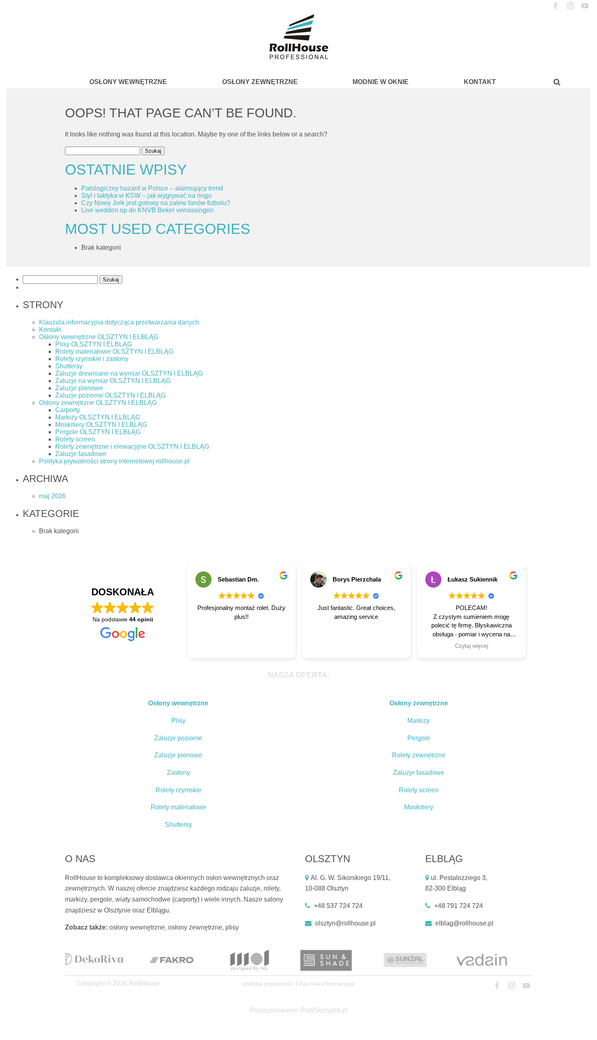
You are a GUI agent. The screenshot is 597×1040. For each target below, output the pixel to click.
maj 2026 (52, 496)
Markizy (418, 720)
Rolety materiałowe (178, 807)
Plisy (178, 720)
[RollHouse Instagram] (570, 6)
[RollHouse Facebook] (555, 6)
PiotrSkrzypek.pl (324, 1010)
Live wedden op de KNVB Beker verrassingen (147, 210)
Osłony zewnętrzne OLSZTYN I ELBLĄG (98, 402)
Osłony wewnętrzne (128, 81)
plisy (232, 927)
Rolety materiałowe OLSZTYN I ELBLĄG (114, 351)
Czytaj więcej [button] (471, 646)
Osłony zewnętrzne (260, 81)
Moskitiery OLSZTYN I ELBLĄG (101, 424)
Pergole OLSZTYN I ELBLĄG (98, 431)
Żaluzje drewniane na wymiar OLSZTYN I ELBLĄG (129, 373)
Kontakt (480, 81)
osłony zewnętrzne (195, 927)
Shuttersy (68, 366)
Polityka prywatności (268, 983)
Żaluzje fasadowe (80, 453)
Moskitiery (418, 807)
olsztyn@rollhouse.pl (345, 923)
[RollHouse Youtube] (585, 6)
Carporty (67, 409)
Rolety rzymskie (178, 790)
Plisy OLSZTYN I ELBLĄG (93, 344)
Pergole (418, 738)
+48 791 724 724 (458, 905)
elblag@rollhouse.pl (464, 923)
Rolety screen (75, 439)
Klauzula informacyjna (327, 983)
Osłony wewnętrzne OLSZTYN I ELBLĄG (98, 336)
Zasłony (178, 772)
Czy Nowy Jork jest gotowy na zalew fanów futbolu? (155, 202)
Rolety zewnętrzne (419, 755)
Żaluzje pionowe (79, 388)
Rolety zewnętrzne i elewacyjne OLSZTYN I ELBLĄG (132, 446)
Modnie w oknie (381, 81)
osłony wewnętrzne (137, 927)
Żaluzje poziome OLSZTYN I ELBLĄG (110, 395)
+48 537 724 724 (338, 905)
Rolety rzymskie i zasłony (91, 358)
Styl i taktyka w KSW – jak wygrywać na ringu (146, 195)
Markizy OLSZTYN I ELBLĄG (97, 417)
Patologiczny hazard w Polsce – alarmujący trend (152, 188)
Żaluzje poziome (178, 738)
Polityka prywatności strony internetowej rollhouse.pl (114, 461)
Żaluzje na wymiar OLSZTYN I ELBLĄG (113, 380)
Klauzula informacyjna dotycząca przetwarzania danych (119, 322)
